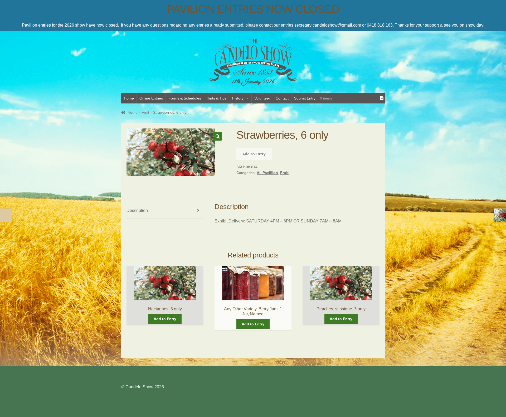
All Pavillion (267, 173)
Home (129, 98)
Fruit (145, 112)
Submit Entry (304, 98)
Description (137, 210)
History (238, 98)
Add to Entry (254, 153)
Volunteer (262, 98)
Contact (282, 98)
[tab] (164, 211)
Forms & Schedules (184, 98)
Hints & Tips (216, 98)
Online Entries (151, 98)
